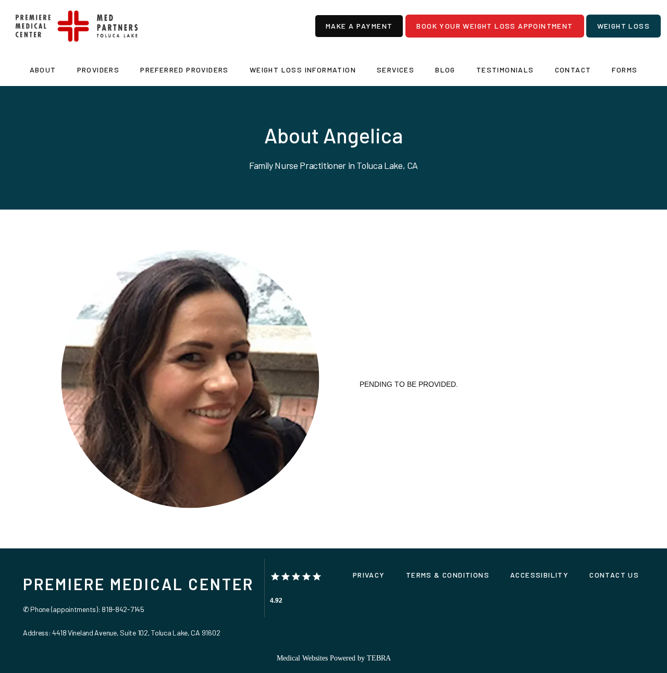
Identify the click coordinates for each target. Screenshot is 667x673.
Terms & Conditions (447, 574)
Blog (445, 69)
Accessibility (539, 574)
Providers (98, 69)
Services (395, 69)
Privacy (369, 574)
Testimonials (505, 69)
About (43, 69)
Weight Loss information (303, 69)
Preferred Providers (184, 69)
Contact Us (614, 574)
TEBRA (379, 658)
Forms (624, 69)
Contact (573, 69)
